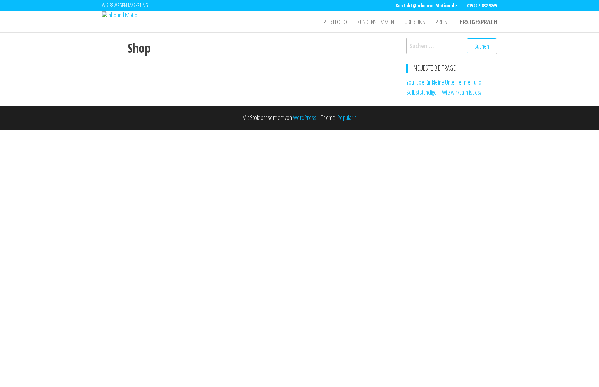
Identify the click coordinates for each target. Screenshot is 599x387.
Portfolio (335, 22)
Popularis (347, 117)
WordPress (304, 117)
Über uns (415, 22)
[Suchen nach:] (451, 46)
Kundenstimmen (375, 22)
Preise (442, 22)
